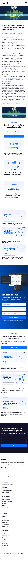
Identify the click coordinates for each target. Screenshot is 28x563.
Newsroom (4, 539)
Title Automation (6, 492)
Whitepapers (5, 545)
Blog (3, 537)
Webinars (4, 543)
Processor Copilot (6, 476)
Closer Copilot (5, 478)
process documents (7, 54)
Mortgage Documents (7, 508)
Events (3, 541)
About (3, 516)
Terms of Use (5, 526)
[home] (4, 3)
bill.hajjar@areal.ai (14, 78)
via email (17, 103)
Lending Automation (7, 490)
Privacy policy (5, 321)
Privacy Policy (5, 524)
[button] (26, 3)
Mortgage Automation (7, 533)
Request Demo (5, 520)
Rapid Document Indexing (8, 484)
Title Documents (6, 505)
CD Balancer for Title (7, 480)
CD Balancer (5, 474)
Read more (14, 136)
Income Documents (7, 501)
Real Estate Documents (7, 510)
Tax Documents (6, 499)
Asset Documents (6, 503)
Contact (4, 518)
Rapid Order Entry (6, 482)
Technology (5, 522)
